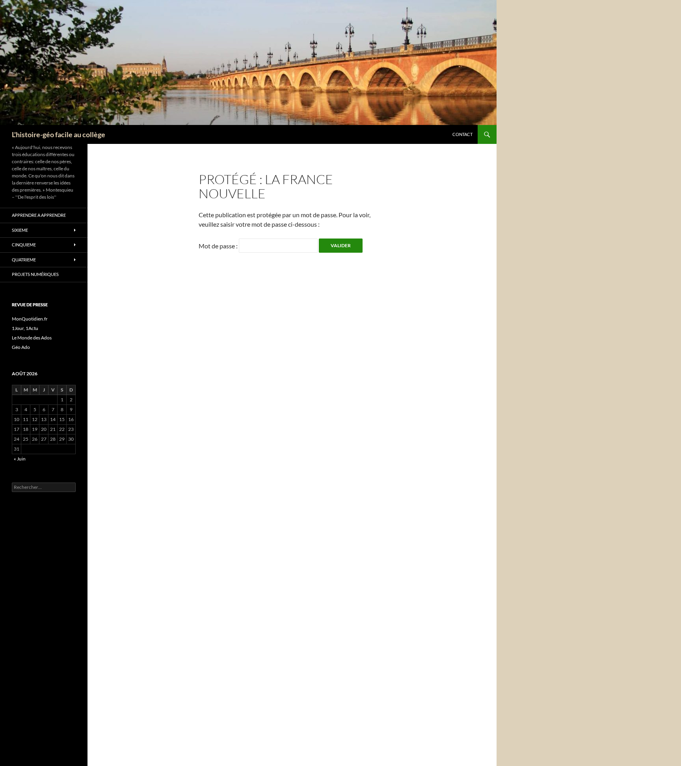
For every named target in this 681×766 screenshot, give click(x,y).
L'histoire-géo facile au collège (58, 134)
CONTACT (462, 134)
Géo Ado (21, 347)
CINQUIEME (24, 244)
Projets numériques (35, 274)
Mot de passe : (219, 246)
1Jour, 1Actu (25, 328)
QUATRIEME (24, 259)
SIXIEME (20, 230)
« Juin (20, 459)
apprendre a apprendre (39, 215)
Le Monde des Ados (32, 338)
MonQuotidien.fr (30, 319)
